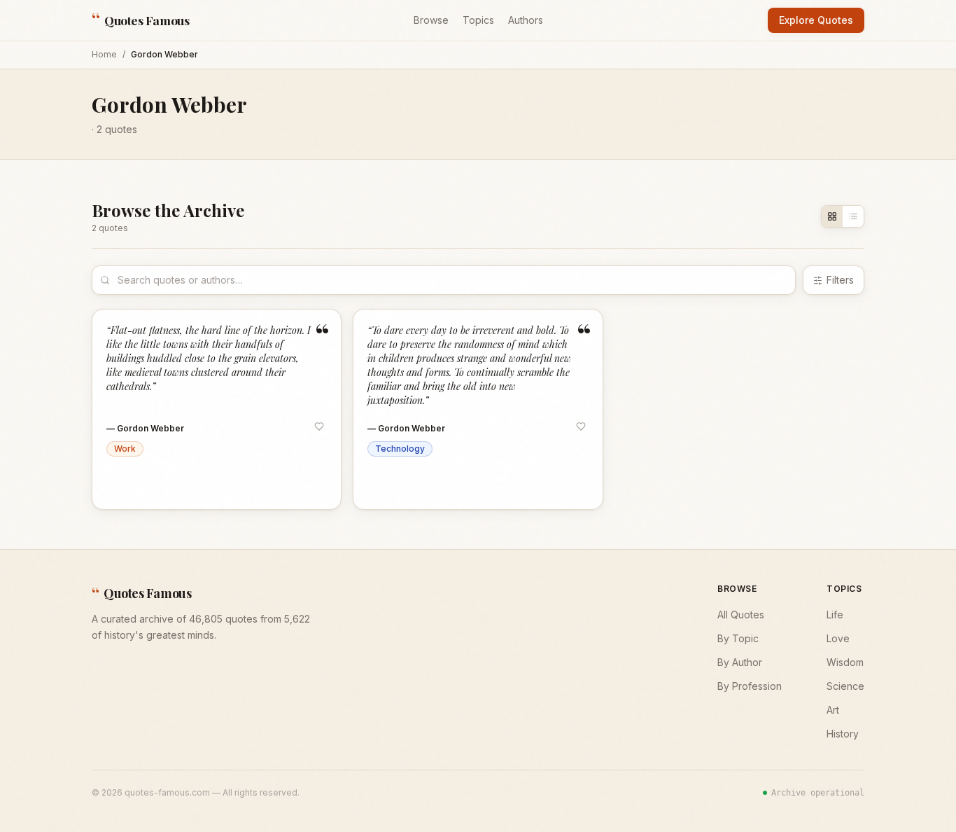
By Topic (738, 638)
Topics (478, 20)
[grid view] (832, 216)
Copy (133, 485)
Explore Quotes (816, 20)
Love (838, 638)
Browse (431, 20)
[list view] (853, 216)
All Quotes (740, 614)
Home (104, 54)
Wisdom (845, 662)
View (311, 485)
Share (181, 485)
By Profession (749, 686)
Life (835, 614)
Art (833, 710)
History (843, 734)
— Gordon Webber (145, 428)
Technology (400, 448)
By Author (739, 662)
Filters (840, 280)
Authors (525, 20)
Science (845, 686)
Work (125, 448)
